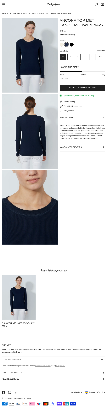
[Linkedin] (16, 392)
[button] (102, 4)
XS (63, 57)
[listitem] (62, 45)
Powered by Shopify (24, 398)
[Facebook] (3, 392)
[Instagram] (9, 392)
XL (92, 57)
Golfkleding (20, 14)
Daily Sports (12, 398)
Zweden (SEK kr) (96, 392)
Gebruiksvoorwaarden (43, 366)
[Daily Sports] (53, 4)
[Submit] (102, 359)
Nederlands (75, 392)
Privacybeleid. (60, 366)
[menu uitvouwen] (3, 4)
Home (5, 14)
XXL (101, 57)
